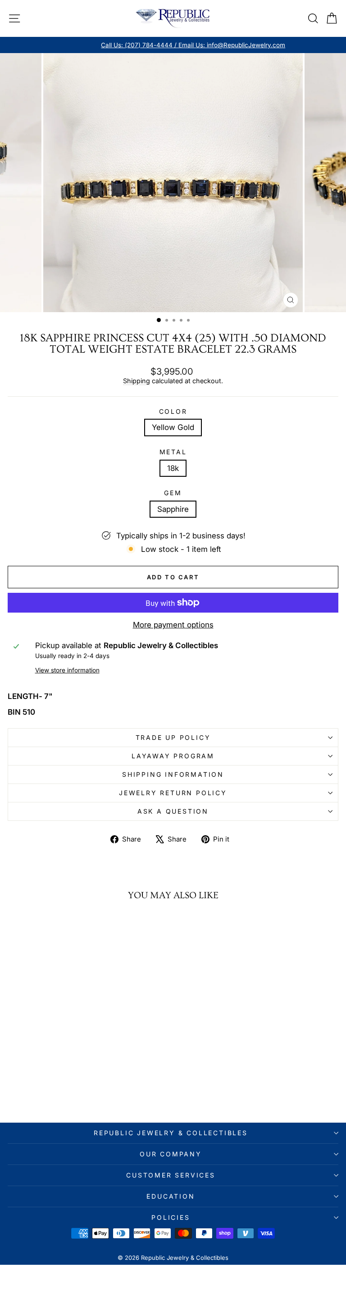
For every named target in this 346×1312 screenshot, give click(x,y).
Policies (170, 1217)
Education (170, 1196)
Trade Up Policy (173, 737)
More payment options (173, 624)
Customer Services (170, 1175)
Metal (173, 452)
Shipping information (173, 774)
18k (173, 468)
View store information (67, 670)
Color (173, 411)
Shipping (136, 381)
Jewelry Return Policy (173, 793)
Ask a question (173, 811)
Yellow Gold (173, 427)
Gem (173, 493)
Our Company (171, 1154)
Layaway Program (173, 756)
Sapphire (173, 509)
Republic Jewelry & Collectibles (171, 1133)
